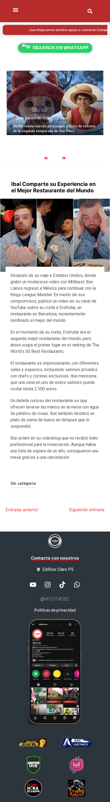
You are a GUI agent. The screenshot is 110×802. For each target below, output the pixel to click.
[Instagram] (47, 584)
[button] (89, 11)
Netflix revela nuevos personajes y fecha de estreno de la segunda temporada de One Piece (54, 128)
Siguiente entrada (86, 509)
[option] (55, 103)
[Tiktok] (62, 584)
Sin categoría (23, 483)
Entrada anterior (22, 509)
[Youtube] (33, 584)
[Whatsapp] (77, 584)
